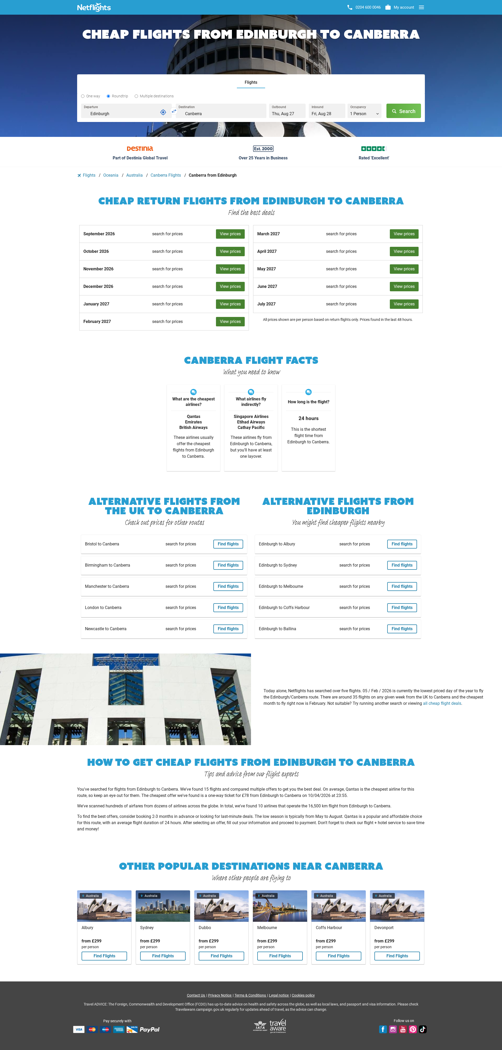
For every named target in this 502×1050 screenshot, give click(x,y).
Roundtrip (120, 96)
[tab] (251, 82)
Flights (89, 175)
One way (93, 96)
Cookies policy (303, 995)
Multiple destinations (157, 96)
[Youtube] (403, 1029)
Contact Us (196, 995)
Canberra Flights (166, 175)
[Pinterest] (413, 1029)
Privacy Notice (220, 995)
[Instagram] (393, 1029)
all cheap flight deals (442, 703)
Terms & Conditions (251, 995)
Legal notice (279, 995)
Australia (135, 175)
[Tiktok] (423, 1029)
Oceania (111, 175)
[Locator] (163, 112)
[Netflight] (94, 7)
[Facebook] (383, 1029)
